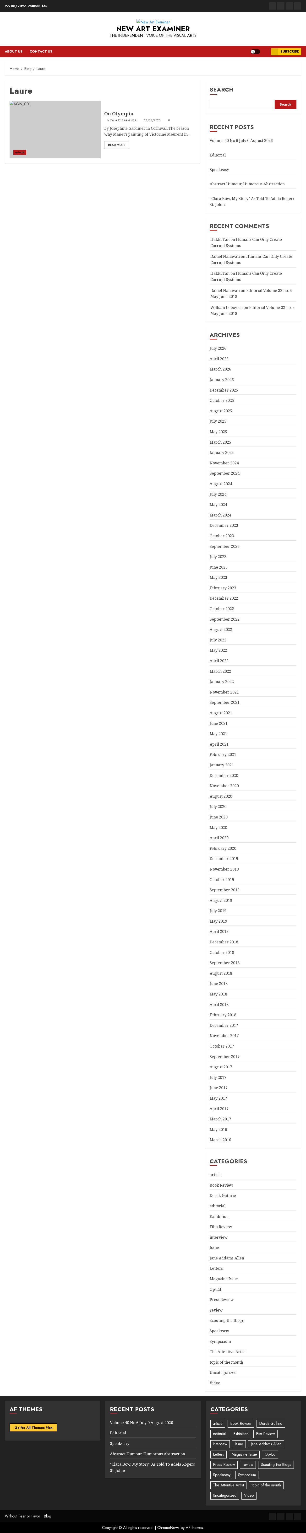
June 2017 (219, 1087)
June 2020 (219, 817)
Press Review (222, 1299)
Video (215, 1383)
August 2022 (221, 629)
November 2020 (224, 785)
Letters (216, 1268)
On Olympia (118, 113)
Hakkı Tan (220, 239)
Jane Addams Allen (227, 1258)
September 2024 (225, 473)
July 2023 (218, 556)
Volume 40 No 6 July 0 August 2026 (241, 140)
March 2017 (220, 1119)
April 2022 (219, 660)
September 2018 (225, 962)
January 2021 (222, 765)
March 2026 (220, 369)
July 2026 (218, 348)
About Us (13, 51)
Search (222, 89)
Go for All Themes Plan (34, 1427)
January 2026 (222, 379)
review (216, 1310)
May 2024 (218, 504)
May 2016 (218, 1129)
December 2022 (224, 598)
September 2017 (225, 1056)
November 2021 (224, 692)
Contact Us (41, 51)
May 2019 (218, 921)
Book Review (221, 1185)
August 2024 (221, 483)
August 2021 (221, 712)
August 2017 (221, 1067)
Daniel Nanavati (225, 256)
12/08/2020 (152, 121)
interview (219, 1237)
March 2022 (220, 671)
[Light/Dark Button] (255, 51)
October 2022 (222, 608)
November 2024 (224, 463)
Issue (214, 1247)
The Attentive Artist (228, 1351)
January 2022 (222, 681)
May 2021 (218, 733)
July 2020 (218, 806)
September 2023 (225, 546)
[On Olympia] (55, 129)
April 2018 (219, 1004)
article (19, 152)
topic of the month (226, 1362)
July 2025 (218, 421)
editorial (217, 1206)
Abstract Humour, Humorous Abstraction (247, 184)
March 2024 (220, 515)
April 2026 (219, 358)
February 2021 (223, 754)
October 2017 (222, 1046)
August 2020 (221, 796)
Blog (47, 1516)
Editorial (218, 155)
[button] (265, 51)
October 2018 (222, 952)
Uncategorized (223, 1372)
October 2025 (222, 400)
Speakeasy (219, 169)
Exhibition (219, 1216)
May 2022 (218, 650)
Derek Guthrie (223, 1195)
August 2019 (221, 900)
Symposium (220, 1341)
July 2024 (218, 494)
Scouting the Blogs (227, 1320)
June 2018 (219, 983)
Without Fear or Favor (22, 1516)
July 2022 (218, 640)
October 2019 (222, 879)
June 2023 (219, 567)
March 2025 (220, 442)
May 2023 (218, 577)
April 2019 (219, 931)
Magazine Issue (224, 1278)
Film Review (221, 1226)
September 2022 (225, 619)
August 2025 (221, 411)
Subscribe (289, 51)
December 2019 (224, 858)
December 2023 (224, 525)
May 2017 (218, 1098)
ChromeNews (168, 1527)
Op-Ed (215, 1289)
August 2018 (221, 973)
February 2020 (223, 848)
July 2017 (218, 1077)
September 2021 (225, 702)
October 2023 (222, 535)
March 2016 (220, 1139)
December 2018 (224, 942)
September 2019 (225, 890)
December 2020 (224, 775)
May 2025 (218, 431)
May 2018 (218, 994)
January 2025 (222, 452)
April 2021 (219, 744)
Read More (116, 145)
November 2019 (224, 869)
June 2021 (219, 723)
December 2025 (224, 390)
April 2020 (219, 837)
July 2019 (218, 910)
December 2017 (224, 1025)
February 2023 (223, 588)
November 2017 (224, 1035)
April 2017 (219, 1108)
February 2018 (223, 1014)
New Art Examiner (153, 29)
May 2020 (218, 827)
